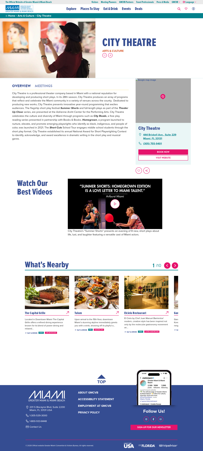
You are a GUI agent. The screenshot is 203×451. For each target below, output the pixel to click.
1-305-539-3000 (38, 415)
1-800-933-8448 (38, 421)
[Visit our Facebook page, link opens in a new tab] (153, 419)
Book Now (163, 152)
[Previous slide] (167, 265)
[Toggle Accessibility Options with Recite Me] (193, 8)
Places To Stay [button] (90, 8)
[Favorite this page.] (104, 55)
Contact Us (35, 426)
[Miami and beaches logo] (47, 396)
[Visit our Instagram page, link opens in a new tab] (146, 419)
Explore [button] (71, 8)
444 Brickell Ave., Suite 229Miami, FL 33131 (159, 136)
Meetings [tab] (43, 85)
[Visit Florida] (146, 445)
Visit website (163, 157)
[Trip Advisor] (168, 445)
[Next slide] (175, 265)
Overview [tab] (21, 85)
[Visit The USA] (129, 445)
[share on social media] (110, 55)
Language (189, 2)
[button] (179, 8)
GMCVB (175, 2)
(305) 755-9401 (152, 143)
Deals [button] (138, 8)
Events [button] (126, 8)
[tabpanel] (70, 116)
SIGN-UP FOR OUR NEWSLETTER (154, 427)
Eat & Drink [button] (110, 8)
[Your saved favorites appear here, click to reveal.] (186, 8)
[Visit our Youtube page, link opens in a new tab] (160, 419)
